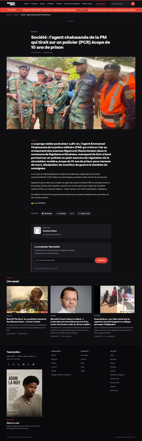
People (9, 316)
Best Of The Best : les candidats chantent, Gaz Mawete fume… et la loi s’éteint (26, 320)
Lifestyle (50, 4)
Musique (34, 4)
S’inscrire (101, 260)
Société (59, 4)
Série (82, 363)
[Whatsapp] (34, 364)
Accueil (9, 15)
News (27, 4)
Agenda (113, 386)
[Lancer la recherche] (133, 4)
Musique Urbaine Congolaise (61, 375)
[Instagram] (14, 364)
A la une (54, 367)
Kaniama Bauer (50, 231)
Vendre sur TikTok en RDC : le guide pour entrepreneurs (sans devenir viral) (46, 10)
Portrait (83, 359)
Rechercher (114, 390)
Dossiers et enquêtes (72, 4)
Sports (42, 4)
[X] (19, 364)
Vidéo (83, 371)
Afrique (53, 363)
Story (82, 367)
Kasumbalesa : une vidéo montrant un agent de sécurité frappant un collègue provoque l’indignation (112, 321)
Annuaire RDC (115, 383)
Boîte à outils (87, 4)
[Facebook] (9, 364)
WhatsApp (48, 213)
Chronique (84, 355)
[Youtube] (24, 364)
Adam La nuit (13, 423)
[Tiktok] (29, 364)
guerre (53, 316)
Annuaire (102, 4)
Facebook (62, 213)
